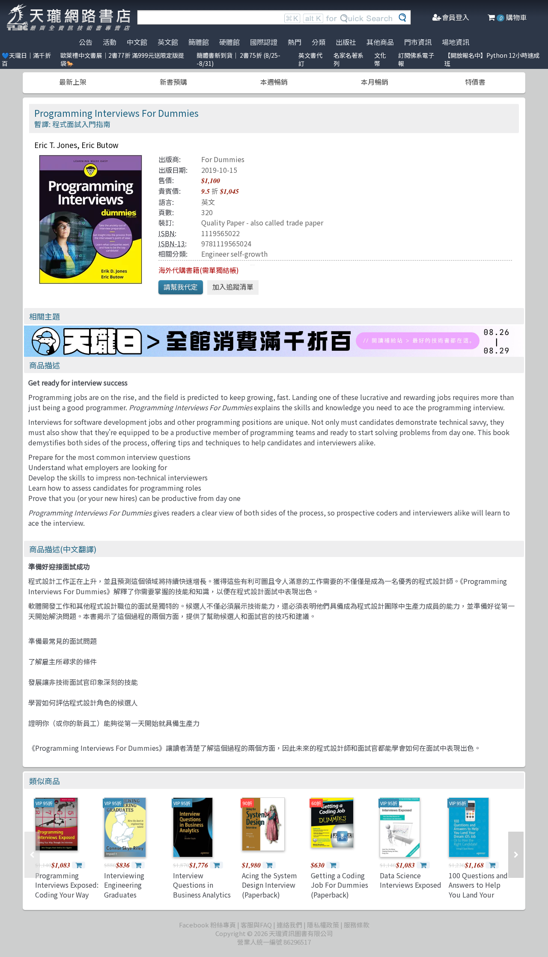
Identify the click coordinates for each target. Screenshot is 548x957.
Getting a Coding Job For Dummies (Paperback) (339, 885)
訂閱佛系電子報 (416, 59)
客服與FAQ (256, 924)
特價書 (475, 82)
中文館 (137, 42)
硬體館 (229, 42)
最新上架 (72, 82)
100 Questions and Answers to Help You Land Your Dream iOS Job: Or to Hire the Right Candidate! (478, 899)
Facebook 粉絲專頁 (207, 924)
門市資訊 (418, 42)
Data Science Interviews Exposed (410, 880)
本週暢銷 (274, 82)
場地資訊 (455, 42)
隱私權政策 (323, 924)
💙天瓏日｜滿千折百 (26, 59)
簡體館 (198, 42)
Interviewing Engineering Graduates (124, 885)
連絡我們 (289, 924)
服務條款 (356, 924)
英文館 (168, 42)
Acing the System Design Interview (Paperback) (269, 885)
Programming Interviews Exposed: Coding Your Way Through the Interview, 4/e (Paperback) (66, 899)
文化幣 (380, 59)
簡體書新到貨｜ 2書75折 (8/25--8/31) (238, 59)
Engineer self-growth (234, 254)
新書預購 (173, 82)
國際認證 (263, 42)
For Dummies (222, 159)
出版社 (346, 42)
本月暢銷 (374, 82)
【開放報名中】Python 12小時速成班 (491, 59)
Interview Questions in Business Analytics (202, 885)
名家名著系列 (348, 59)
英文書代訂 (310, 59)
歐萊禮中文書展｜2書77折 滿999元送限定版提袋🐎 (122, 59)
